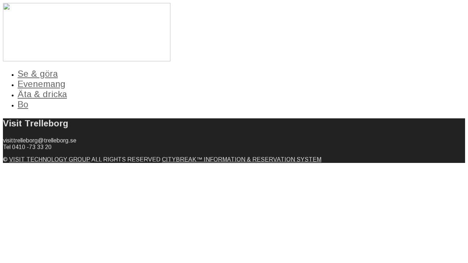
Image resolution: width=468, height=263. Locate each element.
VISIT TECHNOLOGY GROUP (49, 159)
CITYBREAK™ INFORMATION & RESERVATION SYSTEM (241, 159)
